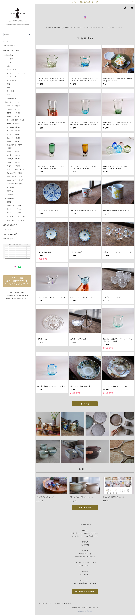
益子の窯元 (11, 187)
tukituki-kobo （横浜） (16, 169)
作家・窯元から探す (12, 102)
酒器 (8, 84)
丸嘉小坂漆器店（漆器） (15, 184)
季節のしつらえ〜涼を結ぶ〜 (15, 220)
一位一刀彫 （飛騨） (14, 206)
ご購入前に (7, 230)
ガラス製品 (11, 91)
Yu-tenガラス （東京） (15, 173)
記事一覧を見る (85, 507)
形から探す (9, 59)
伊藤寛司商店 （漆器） (15, 180)
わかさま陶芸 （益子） (15, 177)
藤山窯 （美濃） (14, 152)
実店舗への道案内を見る (85, 591)
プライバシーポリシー (44, 603)
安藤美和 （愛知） (14, 109)
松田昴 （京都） (14, 162)
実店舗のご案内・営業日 (12, 50)
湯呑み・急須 (11, 70)
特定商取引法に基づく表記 (63, 603)
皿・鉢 (9, 62)
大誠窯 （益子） (14, 141)
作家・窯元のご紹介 (10, 234)
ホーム (5, 41)
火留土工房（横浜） (14, 124)
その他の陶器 (11, 98)
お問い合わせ (8, 239)
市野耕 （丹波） (14, 113)
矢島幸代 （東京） (14, 166)
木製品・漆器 (9, 198)
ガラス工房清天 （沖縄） (16, 120)
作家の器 (10, 194)
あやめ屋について (9, 46)
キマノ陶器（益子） (14, 127)
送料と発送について (10, 225)
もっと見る (85, 404)
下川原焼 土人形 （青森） (17, 216)
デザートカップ (12, 80)
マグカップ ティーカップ (16, 73)
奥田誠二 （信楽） (14, 116)
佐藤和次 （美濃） (14, 138)
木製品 (9, 202)
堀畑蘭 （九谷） (14, 155)
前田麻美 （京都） (14, 159)
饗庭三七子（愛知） (14, 106)
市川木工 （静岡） (14, 209)
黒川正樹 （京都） (14, 131)
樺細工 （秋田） (14, 213)
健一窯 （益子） (14, 134)
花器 (8, 87)
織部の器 (10, 191)
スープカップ (11, 77)
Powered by (82, 611)
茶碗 (8, 66)
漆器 (8, 95)
